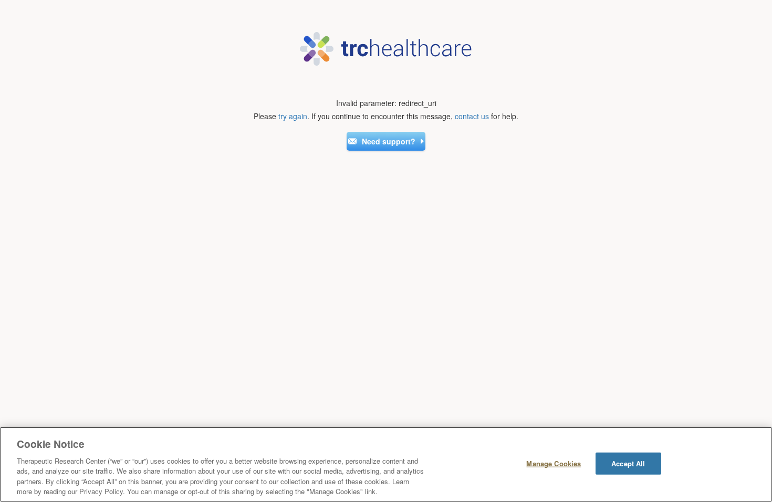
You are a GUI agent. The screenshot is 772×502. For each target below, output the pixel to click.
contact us (472, 116)
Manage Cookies (553, 463)
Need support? (388, 141)
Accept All (628, 463)
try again (292, 116)
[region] (386, 464)
